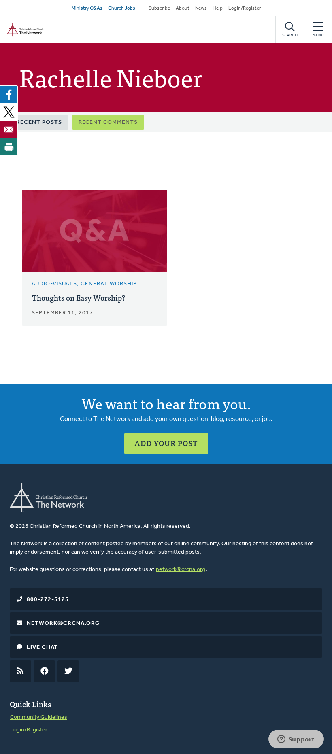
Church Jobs (121, 8)
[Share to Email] (9, 129)
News (201, 8)
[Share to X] (9, 112)
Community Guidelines (38, 717)
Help (218, 8)
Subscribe (159, 8)
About (182, 8)
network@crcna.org (180, 570)
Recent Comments (108, 122)
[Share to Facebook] (9, 94)
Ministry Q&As (87, 8)
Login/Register (244, 8)
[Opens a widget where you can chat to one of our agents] (296, 740)
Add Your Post (166, 443)
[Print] (9, 146)
